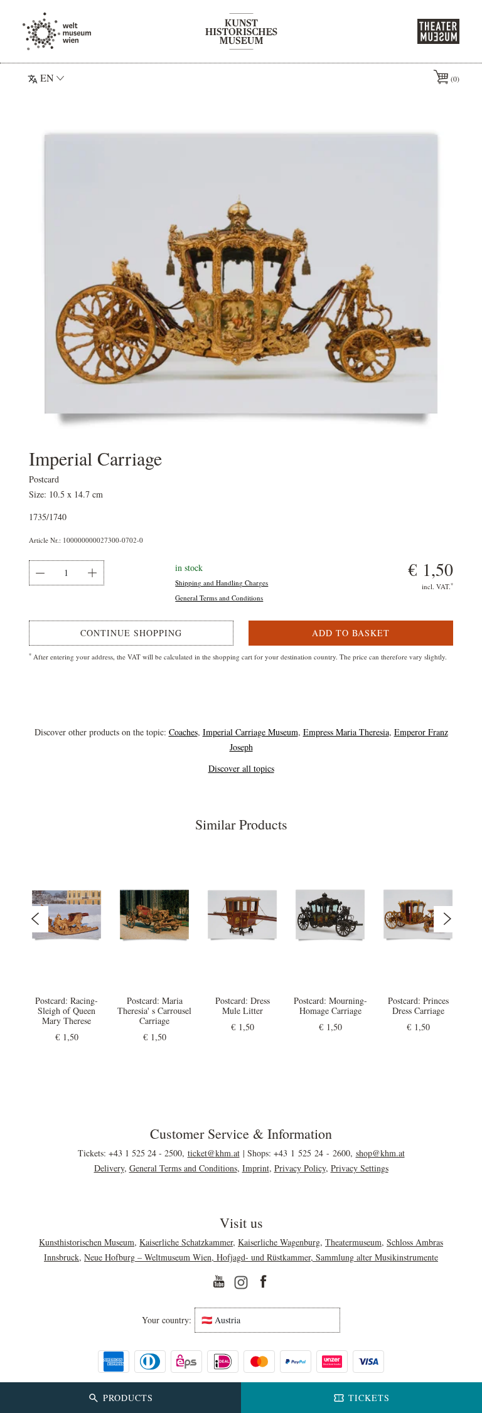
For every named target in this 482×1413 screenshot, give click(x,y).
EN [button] (47, 77)
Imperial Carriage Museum (250, 732)
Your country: (166, 1320)
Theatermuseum (353, 1242)
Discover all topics (241, 768)
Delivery (109, 1168)
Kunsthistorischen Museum (86, 1242)
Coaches (183, 732)
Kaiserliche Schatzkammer (186, 1242)
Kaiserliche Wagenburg (279, 1242)
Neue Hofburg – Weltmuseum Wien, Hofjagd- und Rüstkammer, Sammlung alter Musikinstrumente (261, 1257)
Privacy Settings (359, 1168)
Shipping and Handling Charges (221, 582)
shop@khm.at (380, 1153)
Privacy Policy (300, 1168)
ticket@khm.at (214, 1153)
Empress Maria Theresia (346, 732)
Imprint (255, 1168)
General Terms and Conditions (219, 597)
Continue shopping (131, 633)
